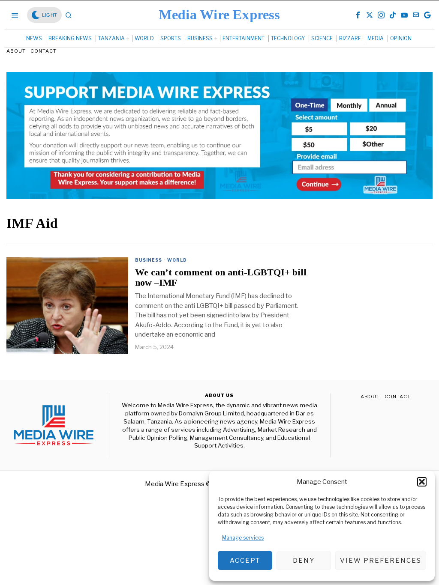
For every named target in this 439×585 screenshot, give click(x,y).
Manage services (243, 537)
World (177, 260)
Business (148, 260)
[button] (422, 482)
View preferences (380, 560)
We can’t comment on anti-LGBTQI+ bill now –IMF (221, 277)
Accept (245, 560)
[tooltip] (358, 15)
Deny (304, 560)
